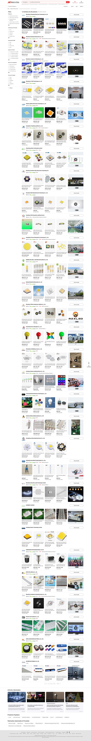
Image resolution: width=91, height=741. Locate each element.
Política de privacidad (41, 732)
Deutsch (38, 733)
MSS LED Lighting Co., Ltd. (31, 572)
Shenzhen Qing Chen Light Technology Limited (36, 482)
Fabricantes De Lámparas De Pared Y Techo (52, 723)
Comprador (65, 6)
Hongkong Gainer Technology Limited (34, 527)
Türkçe (70, 733)
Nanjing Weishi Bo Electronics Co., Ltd (34, 282)
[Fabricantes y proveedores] (13, 2)
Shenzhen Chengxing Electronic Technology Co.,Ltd (37, 14)
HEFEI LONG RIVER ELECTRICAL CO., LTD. (34, 638)
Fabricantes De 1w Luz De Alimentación (14, 725)
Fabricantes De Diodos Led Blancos (29, 725)
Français (31, 733)
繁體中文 (24, 733)
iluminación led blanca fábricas (43, 4)
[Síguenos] (67, 732)
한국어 (54, 733)
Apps (76, 6)
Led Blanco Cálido (45, 717)
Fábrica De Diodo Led (39, 723)
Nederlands (60, 733)
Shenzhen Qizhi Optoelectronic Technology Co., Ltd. (37, 192)
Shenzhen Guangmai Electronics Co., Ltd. (34, 36)
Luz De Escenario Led (59, 717)
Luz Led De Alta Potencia (36, 717)
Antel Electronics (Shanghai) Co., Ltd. (34, 326)
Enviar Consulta (76, 14)
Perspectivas (64, 732)
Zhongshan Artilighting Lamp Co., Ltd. (34, 348)
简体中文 (21, 733)
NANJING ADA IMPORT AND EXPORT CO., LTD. (36, 460)
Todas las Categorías (12, 6)
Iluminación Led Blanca (26, 717)
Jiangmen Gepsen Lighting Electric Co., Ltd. (35, 371)
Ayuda (72, 6)
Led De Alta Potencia (16, 717)
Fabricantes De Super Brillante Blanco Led (68, 723)
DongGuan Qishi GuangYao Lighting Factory (35, 215)
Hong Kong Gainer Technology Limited (34, 148)
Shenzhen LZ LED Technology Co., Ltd (34, 81)
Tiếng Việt (73, 733)
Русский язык (50, 733)
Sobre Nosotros (23, 732)
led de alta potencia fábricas (34, 4)
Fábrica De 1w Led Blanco (29, 723)
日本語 (28, 733)
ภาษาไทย (66, 733)
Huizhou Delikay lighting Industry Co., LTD (35, 415)
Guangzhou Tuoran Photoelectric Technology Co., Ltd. (37, 237)
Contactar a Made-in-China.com (49, 732)
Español (34, 733)
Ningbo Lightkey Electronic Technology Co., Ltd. (36, 103)
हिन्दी (63, 733)
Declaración (28, 732)
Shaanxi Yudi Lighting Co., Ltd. (32, 616)
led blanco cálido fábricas (62, 4)
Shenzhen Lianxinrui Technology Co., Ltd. (34, 59)
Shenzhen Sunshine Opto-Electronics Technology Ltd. (37, 170)
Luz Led (9, 717)
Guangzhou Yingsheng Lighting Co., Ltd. (34, 125)
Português (41, 733)
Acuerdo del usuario (34, 732)
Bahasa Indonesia (78, 733)
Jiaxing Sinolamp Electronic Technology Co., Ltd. (36, 393)
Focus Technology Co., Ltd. (43, 735)
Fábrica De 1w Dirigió (11, 723)
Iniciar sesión (81, 2)
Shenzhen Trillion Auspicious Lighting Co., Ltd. (36, 304)
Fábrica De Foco (20, 723)
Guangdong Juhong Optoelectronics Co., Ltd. (35, 438)
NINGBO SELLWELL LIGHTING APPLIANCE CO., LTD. (37, 259)
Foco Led (51, 717)
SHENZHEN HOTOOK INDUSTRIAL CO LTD (35, 549)
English (17, 733)
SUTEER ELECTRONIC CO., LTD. (32, 661)
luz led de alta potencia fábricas (52, 4)
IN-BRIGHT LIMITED (30, 505)
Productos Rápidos (58, 732)
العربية (56, 733)
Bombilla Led (67, 717)
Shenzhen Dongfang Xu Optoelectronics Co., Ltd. (36, 594)
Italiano (45, 733)
